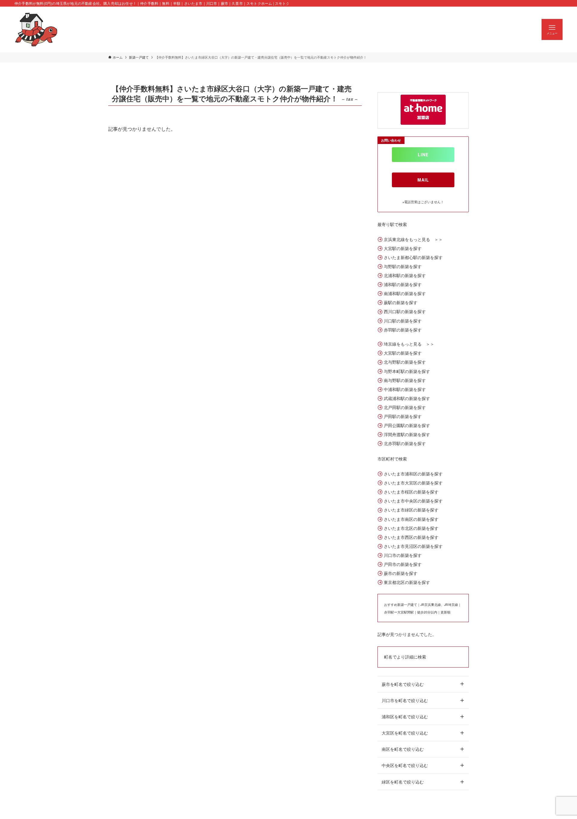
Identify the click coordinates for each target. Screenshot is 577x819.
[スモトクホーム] (36, 29)
